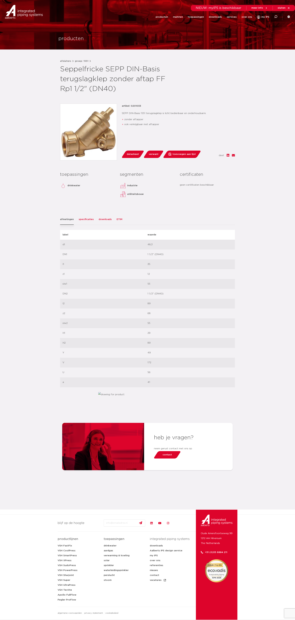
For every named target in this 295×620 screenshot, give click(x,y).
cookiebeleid (111, 613)
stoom (108, 580)
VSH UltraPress (66, 585)
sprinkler (109, 565)
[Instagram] (168, 523)
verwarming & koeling (117, 555)
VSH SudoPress (67, 565)
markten (178, 17)
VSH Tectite (65, 590)
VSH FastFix (65, 546)
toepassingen (196, 17)
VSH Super (64, 580)
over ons (247, 17)
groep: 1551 (81, 61)
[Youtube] (159, 523)
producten (162, 17)
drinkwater (110, 546)
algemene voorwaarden (70, 613)
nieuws (154, 570)
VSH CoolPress (66, 550)
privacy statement (93, 613)
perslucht (109, 575)
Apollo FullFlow (67, 595)
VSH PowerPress (67, 570)
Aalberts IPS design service (166, 550)
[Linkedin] (151, 523)
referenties (156, 565)
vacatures (155, 580)
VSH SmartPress (67, 555)
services (232, 17)
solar (107, 560)
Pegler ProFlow (67, 600)
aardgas (108, 550)
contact (154, 575)
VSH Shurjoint (66, 575)
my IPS (154, 555)
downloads (215, 17)
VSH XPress (64, 560)
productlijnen (68, 539)
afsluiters (65, 61)
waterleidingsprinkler (116, 570)
